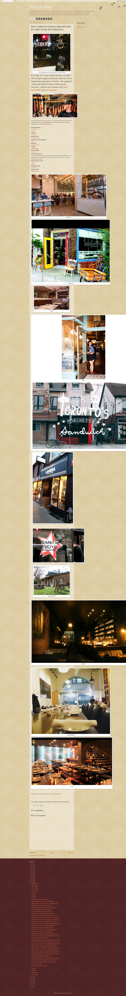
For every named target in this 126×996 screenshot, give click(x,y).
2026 (32, 864)
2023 (32, 870)
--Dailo (32, 162)
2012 (32, 985)
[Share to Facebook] (40, 805)
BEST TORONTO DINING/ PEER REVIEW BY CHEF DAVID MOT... (46, 941)
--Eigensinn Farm (35, 171)
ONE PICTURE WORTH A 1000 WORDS (40, 937)
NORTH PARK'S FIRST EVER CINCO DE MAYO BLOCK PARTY (45, 958)
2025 (32, 866)
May (33, 898)
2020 (32, 876)
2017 (32, 882)
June (33, 896)
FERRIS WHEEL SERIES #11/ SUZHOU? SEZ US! (42, 927)
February (34, 972)
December (34, 884)
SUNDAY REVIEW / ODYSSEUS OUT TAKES (41, 905)
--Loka (32, 141)
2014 (32, 981)
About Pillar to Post (81, 27)
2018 (32, 880)
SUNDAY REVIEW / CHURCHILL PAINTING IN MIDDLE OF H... (45, 933)
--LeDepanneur (34, 155)
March (33, 970)
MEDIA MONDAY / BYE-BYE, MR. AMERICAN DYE (42, 931)
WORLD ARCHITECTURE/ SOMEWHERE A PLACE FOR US (44, 960)
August (33, 892)
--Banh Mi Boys (34, 148)
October (33, 887)
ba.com (59, 793)
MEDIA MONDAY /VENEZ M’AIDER (39, 966)
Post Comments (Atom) (40, 855)
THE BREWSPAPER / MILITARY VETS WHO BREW (42, 901)
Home (52, 852)
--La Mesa (33, 152)
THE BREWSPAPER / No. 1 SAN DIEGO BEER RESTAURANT (45, 953)
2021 (32, 874)
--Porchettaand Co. (35, 145)
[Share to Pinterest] (42, 805)
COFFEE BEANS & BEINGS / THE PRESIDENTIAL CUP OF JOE (45, 935)
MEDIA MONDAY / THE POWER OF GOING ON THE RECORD (45, 917)
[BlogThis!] (38, 805)
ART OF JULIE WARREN (36, 964)
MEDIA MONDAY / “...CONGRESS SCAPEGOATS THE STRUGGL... (46, 947)
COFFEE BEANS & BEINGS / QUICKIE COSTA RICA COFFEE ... (45, 952)
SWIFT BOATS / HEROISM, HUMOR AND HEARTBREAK (43, 946)
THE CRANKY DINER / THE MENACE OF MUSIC (42, 911)
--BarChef (33, 167)
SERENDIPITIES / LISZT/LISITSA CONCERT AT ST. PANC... (44, 915)
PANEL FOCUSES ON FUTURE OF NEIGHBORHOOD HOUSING (45, 943)
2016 (32, 977)
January (33, 974)
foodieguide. (52, 90)
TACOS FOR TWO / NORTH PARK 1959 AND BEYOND (43, 925)
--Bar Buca (33, 134)
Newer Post (32, 852)
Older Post (71, 852)
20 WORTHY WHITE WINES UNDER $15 (40, 956)
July (33, 894)
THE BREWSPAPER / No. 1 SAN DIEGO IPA (41, 909)
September (34, 890)
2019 (32, 878)
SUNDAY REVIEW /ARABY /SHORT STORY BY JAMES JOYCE (45, 919)
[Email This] (36, 805)
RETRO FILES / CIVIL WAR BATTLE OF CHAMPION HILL (44, 929)
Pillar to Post (40, 7)
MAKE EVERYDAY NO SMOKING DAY (39, 899)
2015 (32, 979)
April (33, 968)
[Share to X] (39, 805)
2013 (32, 983)
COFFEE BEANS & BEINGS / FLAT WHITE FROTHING (43, 907)
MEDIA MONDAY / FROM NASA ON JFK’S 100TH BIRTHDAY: (44, 903)
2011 (32, 987)
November (34, 886)
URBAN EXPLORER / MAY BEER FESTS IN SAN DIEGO (43, 962)
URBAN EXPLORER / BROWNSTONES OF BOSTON (42, 913)
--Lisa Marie (34, 129)
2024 (32, 868)
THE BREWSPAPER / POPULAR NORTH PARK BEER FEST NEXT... (46, 939)
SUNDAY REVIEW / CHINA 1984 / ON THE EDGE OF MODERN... (45, 949)
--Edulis (33, 131)
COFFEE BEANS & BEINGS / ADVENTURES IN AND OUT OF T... (45, 921)
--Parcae (33, 164)
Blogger (69, 993)
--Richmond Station (35, 138)
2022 (32, 872)
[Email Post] (34, 805)
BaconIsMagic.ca (47, 122)
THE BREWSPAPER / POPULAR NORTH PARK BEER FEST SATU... (46, 923)
